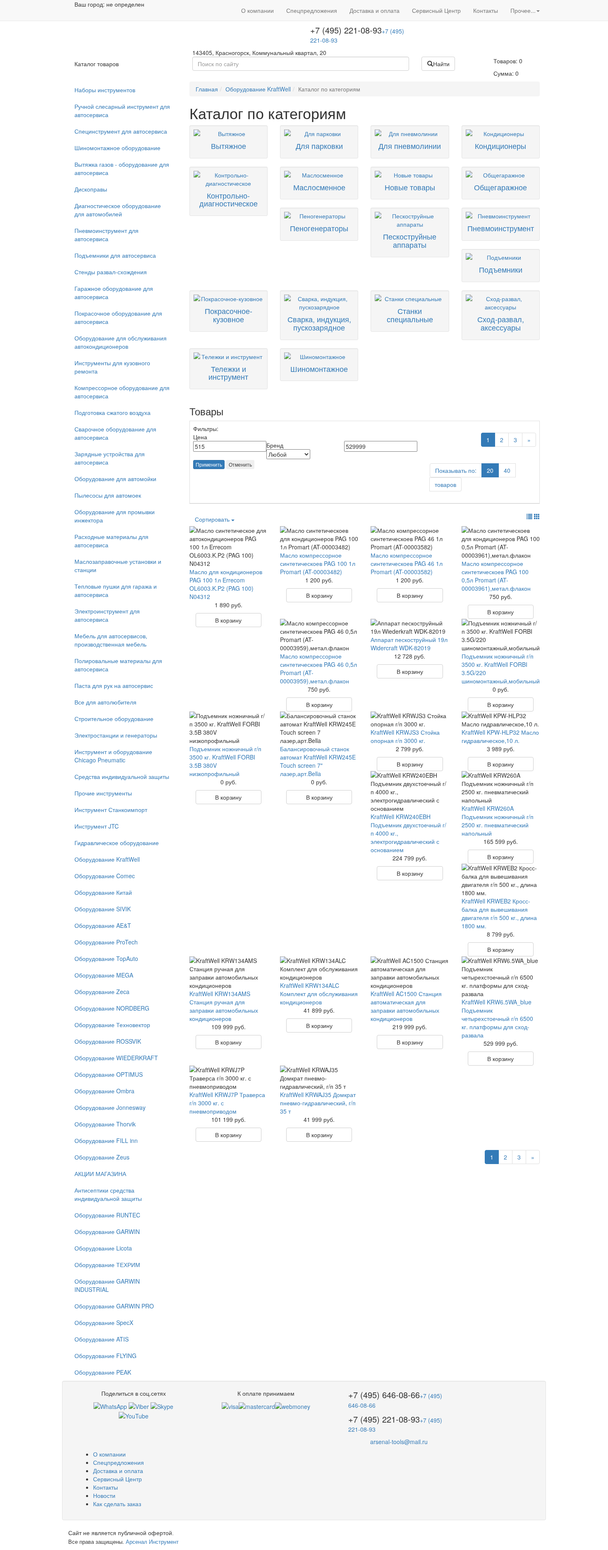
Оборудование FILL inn (106, 1140)
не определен (125, 4)
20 (490, 470)
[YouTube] (133, 1415)
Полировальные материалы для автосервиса (118, 664)
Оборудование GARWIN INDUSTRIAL (107, 1285)
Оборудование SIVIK (102, 909)
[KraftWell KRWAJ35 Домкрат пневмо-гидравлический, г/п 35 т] (319, 1078)
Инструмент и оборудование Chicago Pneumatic (113, 755)
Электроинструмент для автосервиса (107, 615)
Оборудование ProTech (106, 942)
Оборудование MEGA (103, 975)
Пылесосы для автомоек (107, 495)
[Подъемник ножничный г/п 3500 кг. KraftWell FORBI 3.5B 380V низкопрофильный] (228, 728)
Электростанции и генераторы (115, 735)
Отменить (240, 464)
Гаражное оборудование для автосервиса (113, 292)
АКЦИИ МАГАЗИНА (100, 1173)
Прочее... (523, 10)
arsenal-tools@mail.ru (399, 1441)
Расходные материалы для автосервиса (111, 540)
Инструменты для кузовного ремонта (112, 367)
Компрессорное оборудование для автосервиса (122, 391)
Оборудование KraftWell (107, 859)
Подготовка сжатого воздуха (112, 412)
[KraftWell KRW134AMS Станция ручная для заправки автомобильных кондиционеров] (228, 972)
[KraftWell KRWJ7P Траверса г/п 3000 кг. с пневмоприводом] (228, 1078)
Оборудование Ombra (104, 1091)
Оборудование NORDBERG (111, 1008)
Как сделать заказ (117, 1504)
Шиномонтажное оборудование (117, 148)
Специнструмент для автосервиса (120, 131)
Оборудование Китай (103, 892)
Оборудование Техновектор (112, 1025)
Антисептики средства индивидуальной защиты (108, 1194)
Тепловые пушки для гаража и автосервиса (115, 590)
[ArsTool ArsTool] (162, 1405)
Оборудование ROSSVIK (107, 1041)
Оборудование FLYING (105, 1355)
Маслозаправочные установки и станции (117, 565)
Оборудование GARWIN (107, 1231)
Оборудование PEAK (102, 1372)
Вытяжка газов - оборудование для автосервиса (121, 168)
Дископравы (90, 189)
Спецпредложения (311, 10)
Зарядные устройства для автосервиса (109, 458)
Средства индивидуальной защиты (121, 776)
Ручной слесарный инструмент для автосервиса (122, 110)
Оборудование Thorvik (105, 1124)
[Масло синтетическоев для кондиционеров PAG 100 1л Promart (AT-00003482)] (319, 538)
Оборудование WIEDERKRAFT (116, 1058)
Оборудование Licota (103, 1248)
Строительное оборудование (113, 718)
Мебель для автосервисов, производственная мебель (110, 640)
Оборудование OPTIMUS (108, 1074)
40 (507, 470)
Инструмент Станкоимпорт (110, 809)
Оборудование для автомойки (115, 478)
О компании (257, 10)
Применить (209, 464)
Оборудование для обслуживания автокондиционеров (120, 342)
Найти (441, 64)
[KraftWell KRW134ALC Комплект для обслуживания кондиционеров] (319, 968)
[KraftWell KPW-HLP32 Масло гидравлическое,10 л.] (501, 720)
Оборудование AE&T (102, 925)
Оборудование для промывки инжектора (114, 516)
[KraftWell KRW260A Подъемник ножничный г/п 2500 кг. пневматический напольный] (501, 787)
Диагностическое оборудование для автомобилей (117, 209)
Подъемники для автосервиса (115, 255)
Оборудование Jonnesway (110, 1107)
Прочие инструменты (103, 793)
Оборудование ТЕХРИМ (107, 1264)
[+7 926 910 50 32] (110, 1405)
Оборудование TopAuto (106, 958)
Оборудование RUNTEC (107, 1215)
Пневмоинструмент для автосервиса (106, 234)
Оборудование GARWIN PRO (114, 1306)
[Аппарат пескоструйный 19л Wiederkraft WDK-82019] (410, 627)
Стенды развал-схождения (110, 272)
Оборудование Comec (104, 876)
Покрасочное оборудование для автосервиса (118, 317)
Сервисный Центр (436, 10)
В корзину (228, 620)
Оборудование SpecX (103, 1322)
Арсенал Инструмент (152, 1541)
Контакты (485, 10)
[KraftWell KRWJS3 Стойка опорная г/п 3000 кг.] (410, 720)
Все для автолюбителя (105, 702)
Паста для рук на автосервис (113, 685)
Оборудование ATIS (101, 1339)
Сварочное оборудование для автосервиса (115, 433)
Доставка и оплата (374, 10)
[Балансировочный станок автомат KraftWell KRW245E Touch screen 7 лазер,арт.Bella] (319, 728)
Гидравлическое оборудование (116, 842)
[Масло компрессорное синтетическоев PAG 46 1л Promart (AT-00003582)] (410, 538)
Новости (104, 1495)
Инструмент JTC (96, 826)
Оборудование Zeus (101, 1157)
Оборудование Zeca (101, 991)
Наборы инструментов (104, 90)
